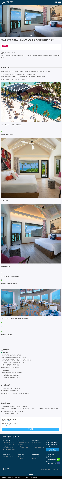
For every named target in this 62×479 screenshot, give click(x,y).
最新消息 (31, 474)
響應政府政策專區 (51, 463)
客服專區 (52, 450)
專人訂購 (30, 429)
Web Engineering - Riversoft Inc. (12, 477)
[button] (60, 21)
